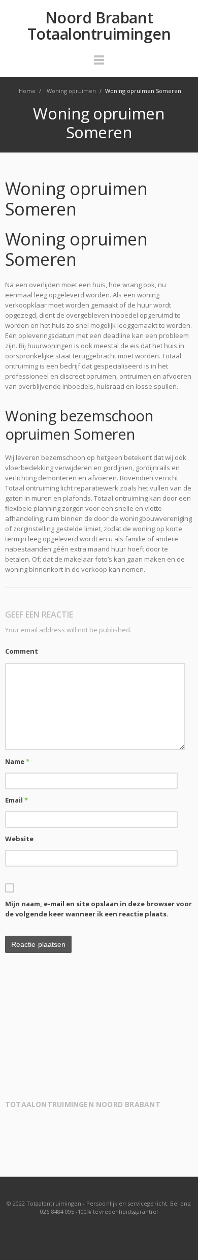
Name (17, 761)
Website (19, 838)
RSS (99, 1231)
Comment (21, 651)
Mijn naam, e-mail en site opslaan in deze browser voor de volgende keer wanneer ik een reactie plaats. (98, 908)
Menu (99, 64)
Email (16, 800)
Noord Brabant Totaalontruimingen (99, 26)
